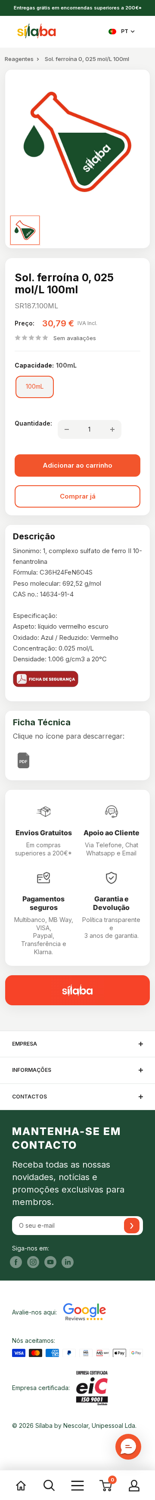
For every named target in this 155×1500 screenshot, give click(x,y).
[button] (128, 1447)
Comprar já (78, 496)
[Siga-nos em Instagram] (33, 1262)
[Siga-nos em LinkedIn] (68, 1262)
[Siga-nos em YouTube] (50, 1262)
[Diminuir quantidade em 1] (67, 429)
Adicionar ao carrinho (77, 465)
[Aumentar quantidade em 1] (112, 429)
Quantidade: (33, 423)
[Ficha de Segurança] (77, 679)
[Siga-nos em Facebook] (16, 1262)
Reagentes (19, 58)
